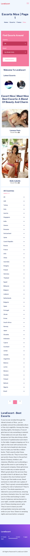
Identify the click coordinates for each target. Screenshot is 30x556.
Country (5, 39)
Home (6, 22)
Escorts (12, 22)
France (19, 22)
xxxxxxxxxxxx (13, 538)
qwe (26, 537)
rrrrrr (18, 537)
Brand (4, 48)
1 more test (3, 538)
